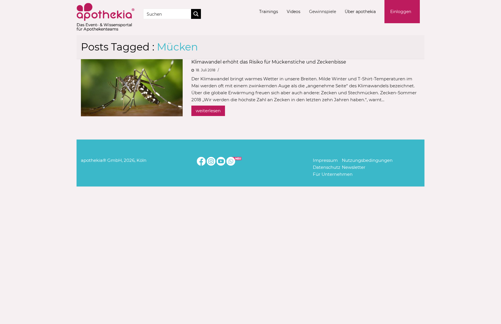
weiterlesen (208, 110)
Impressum (325, 160)
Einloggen (400, 11)
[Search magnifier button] (196, 14)
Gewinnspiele (322, 11)
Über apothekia (360, 11)
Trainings (268, 11)
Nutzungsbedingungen (367, 160)
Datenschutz (326, 167)
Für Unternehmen (333, 174)
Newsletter (353, 167)
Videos (293, 11)
